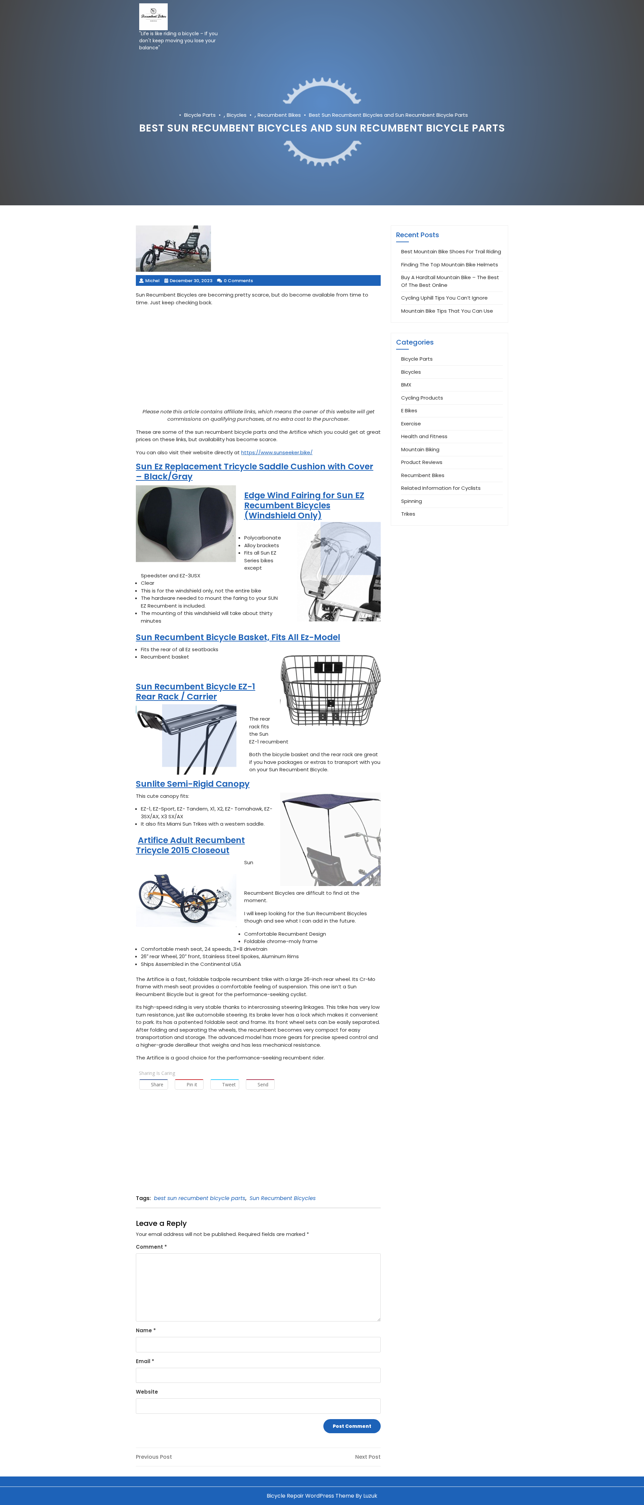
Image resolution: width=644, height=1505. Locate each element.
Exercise (411, 423)
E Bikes (409, 410)
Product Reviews (421, 462)
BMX (406, 384)
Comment (151, 1246)
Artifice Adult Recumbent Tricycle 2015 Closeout (190, 845)
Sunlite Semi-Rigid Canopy (193, 784)
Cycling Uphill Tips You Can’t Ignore (444, 297)
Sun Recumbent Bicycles (283, 1198)
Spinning (411, 501)
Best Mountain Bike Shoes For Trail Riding (451, 251)
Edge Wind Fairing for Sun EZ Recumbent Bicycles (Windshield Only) (304, 505)
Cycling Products (422, 397)
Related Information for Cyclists (441, 487)
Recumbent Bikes (279, 114)
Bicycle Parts (200, 114)
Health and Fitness (424, 436)
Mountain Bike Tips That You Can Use (447, 310)
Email (145, 1361)
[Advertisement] (258, 359)
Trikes (408, 513)
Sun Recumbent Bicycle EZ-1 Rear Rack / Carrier (195, 692)
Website (147, 1391)
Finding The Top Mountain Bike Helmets (449, 264)
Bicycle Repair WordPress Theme (310, 1496)
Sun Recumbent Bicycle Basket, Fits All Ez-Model (238, 637)
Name (146, 1330)
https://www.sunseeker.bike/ (277, 452)
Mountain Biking (420, 449)
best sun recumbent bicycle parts (199, 1198)
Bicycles (237, 114)
